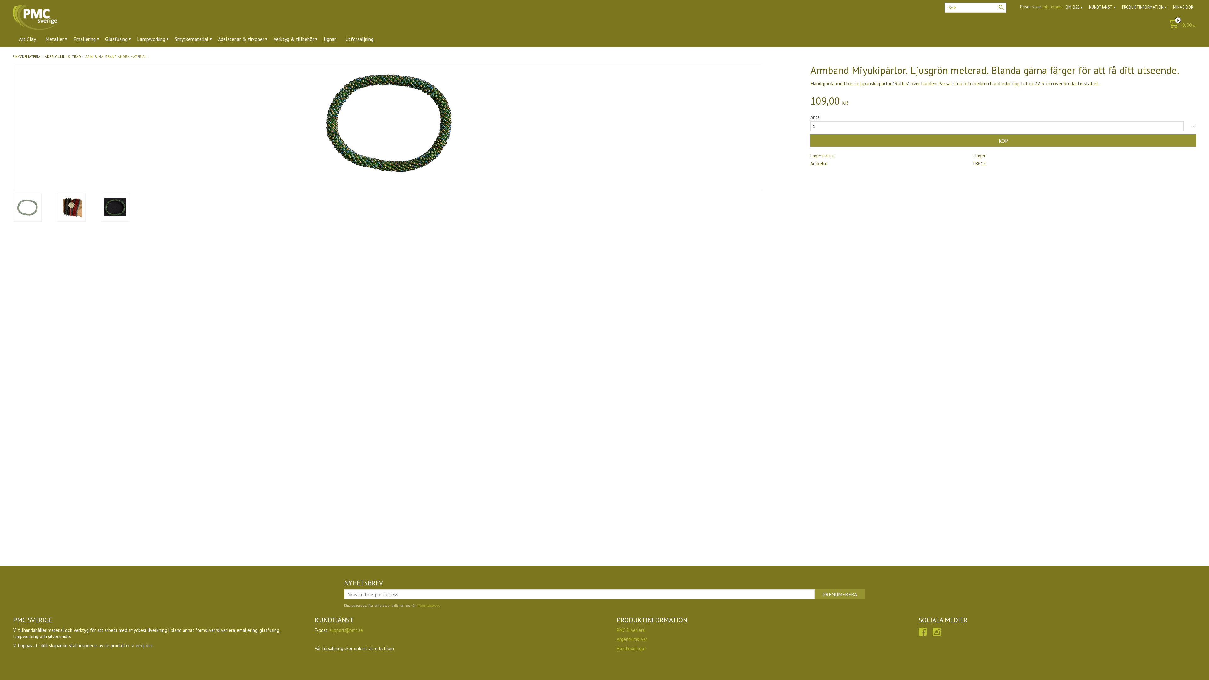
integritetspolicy (428, 606)
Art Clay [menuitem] (27, 39)
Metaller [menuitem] (54, 39)
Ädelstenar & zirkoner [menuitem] (241, 39)
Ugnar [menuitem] (330, 39)
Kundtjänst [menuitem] (1101, 7)
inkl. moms (1052, 6)
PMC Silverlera (631, 630)
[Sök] (1001, 7)
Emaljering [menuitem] (84, 39)
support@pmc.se (346, 630)
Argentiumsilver (632, 639)
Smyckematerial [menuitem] (191, 39)
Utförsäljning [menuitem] (359, 39)
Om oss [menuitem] (1072, 7)
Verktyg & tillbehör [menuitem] (294, 39)
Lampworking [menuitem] (151, 39)
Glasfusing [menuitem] (116, 39)
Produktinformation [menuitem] (1143, 7)
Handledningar (631, 648)
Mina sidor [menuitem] (1183, 7)
